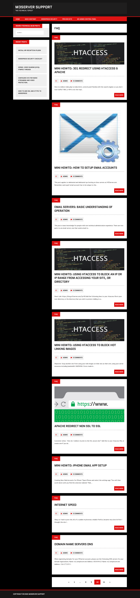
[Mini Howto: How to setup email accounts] (89, 162)
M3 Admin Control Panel (86, 19)
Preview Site (67, 19)
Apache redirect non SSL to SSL (77, 426)
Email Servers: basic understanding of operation (83, 209)
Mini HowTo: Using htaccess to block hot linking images (85, 347)
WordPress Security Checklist (30, 59)
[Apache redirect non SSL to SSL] (89, 421)
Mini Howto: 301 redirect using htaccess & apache (86, 70)
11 (104, 582)
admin (65, 81)
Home (18, 19)
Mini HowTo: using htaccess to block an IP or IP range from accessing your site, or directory (88, 278)
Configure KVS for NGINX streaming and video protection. (27, 80)
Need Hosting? (30, 19)
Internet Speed (65, 505)
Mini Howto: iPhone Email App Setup (80, 465)
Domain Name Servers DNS (73, 544)
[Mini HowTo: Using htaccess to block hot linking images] (89, 340)
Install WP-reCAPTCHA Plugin (29, 50)
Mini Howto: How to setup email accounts (85, 168)
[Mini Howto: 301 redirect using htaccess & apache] (89, 63)
